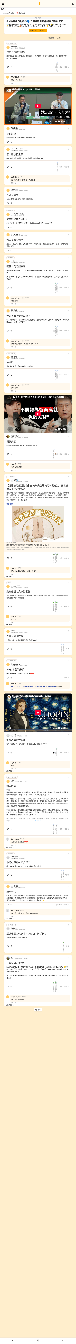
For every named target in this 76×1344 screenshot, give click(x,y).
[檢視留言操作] (68, 77)
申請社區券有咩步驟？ (18, 862)
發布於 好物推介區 (19, 215)
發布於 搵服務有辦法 (20, 262)
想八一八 (11, 891)
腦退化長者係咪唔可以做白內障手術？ (26, 933)
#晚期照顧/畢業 (12, 777)
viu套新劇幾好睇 (15, 669)
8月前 (12, 437)
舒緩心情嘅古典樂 (15, 740)
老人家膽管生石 (14, 154)
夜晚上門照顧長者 (15, 266)
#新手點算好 (11, 353)
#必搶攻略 (10, 210)
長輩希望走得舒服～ (17, 962)
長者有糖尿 (12, 195)
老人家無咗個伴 (14, 239)
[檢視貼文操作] (68, 43)
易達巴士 (11, 362)
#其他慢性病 (11, 477)
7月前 (12, 958)
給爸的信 (11, 786)
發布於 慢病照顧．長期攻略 (21, 437)
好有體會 (11, 133)
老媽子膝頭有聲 (14, 636)
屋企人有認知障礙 (15, 52)
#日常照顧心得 (12, 43)
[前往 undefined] (13, 1340)
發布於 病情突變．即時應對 (21, 150)
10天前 (12, 129)
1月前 (12, 481)
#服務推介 (10, 257)
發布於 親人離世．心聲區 (21, 235)
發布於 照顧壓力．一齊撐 (21, 665)
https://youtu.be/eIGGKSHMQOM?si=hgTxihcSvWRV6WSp (33, 686)
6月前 (12, 887)
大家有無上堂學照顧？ (18, 315)
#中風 (9, 582)
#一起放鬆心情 (12, 660)
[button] (69, 37)
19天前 (12, 48)
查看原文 (9, 504)
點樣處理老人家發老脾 (18, 591)
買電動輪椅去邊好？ (17, 219)
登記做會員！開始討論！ (38, 30)
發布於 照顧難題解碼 (20, 48)
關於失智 (11, 441)
